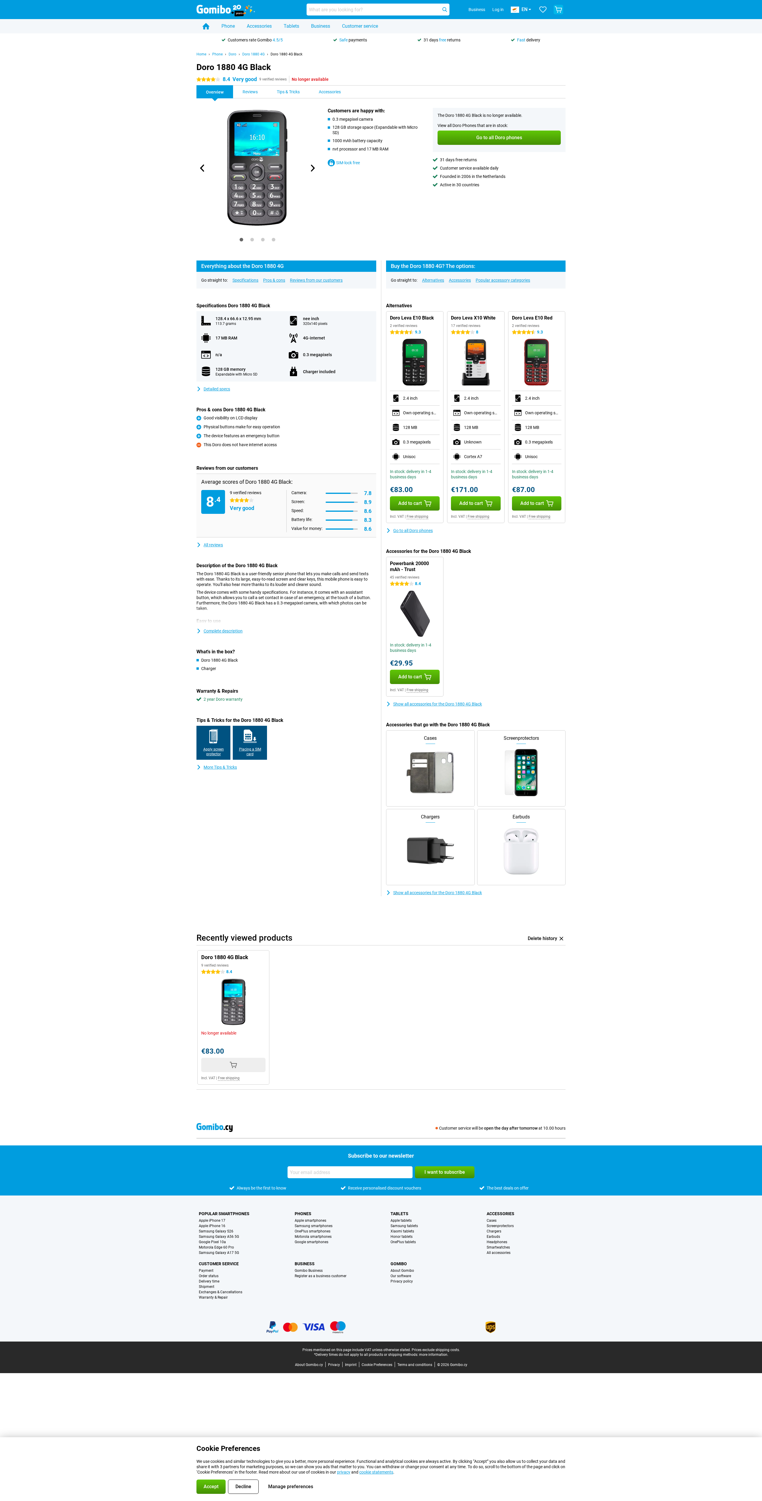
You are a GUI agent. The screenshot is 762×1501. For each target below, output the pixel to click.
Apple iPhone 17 (212, 1220)
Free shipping (417, 516)
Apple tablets (401, 1220)
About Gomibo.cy (309, 1365)
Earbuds (493, 1237)
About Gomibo (402, 1271)
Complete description (223, 631)
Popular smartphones (224, 1213)
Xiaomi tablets (402, 1231)
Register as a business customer (320, 1276)
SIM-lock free (348, 162)
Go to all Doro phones (413, 530)
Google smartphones (311, 1242)
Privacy (334, 1365)
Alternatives (433, 280)
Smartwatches (498, 1247)
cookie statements (376, 1472)
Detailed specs (217, 389)
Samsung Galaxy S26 (216, 1231)
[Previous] (202, 168)
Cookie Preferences (377, 1365)
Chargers (494, 1231)
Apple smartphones (310, 1220)
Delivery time (209, 1281)
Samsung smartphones (313, 1226)
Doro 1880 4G (253, 54)
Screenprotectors (500, 1226)
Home (201, 54)
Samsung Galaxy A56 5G (219, 1237)
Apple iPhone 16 (212, 1226)
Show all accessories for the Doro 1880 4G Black (437, 704)
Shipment (206, 1287)
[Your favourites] (543, 9)
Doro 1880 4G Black (286, 54)
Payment (206, 1271)
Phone (228, 26)
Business (320, 26)
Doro (232, 54)
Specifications (245, 280)
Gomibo (399, 1263)
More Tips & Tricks (220, 767)
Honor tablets (402, 1237)
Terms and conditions (414, 1365)
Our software (401, 1276)
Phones (303, 1213)
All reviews (213, 544)
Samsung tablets (404, 1226)
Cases (491, 1220)
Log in (498, 9)
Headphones (497, 1242)
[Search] (444, 9)
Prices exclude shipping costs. (436, 1350)
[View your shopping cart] (558, 9)
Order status (208, 1276)
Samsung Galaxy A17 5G (219, 1253)
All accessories (498, 1253)
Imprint (351, 1365)
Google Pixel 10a (212, 1242)
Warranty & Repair (213, 1297)
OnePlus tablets (403, 1242)
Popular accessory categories (503, 280)
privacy (343, 1472)
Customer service (360, 26)
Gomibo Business (309, 1271)
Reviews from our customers (316, 280)
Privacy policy (402, 1281)
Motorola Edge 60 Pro (216, 1247)
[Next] (312, 168)
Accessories (259, 26)
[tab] (241, 239)
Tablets (291, 26)
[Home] (206, 26)
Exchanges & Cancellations (220, 1292)
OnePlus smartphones (312, 1231)
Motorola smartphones (313, 1237)
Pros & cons (274, 280)
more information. (433, 1355)
